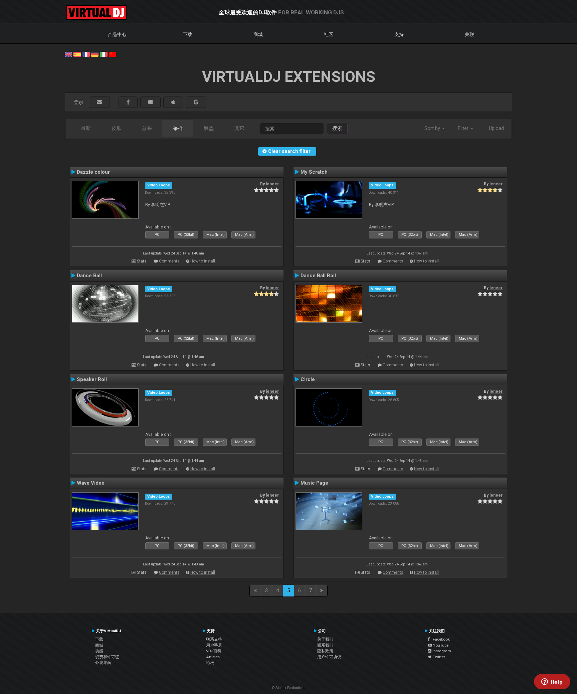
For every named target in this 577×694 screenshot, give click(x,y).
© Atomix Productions (289, 688)
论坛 (210, 662)
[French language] (86, 54)
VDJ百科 (213, 651)
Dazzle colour (93, 172)
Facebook (440, 639)
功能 (99, 651)
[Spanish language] (77, 54)
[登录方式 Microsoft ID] (150, 102)
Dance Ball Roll (318, 276)
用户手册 (214, 645)
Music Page (314, 483)
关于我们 (325, 639)
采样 (178, 128)
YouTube (440, 645)
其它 (239, 128)
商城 (258, 34)
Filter (464, 128)
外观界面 (103, 662)
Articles (213, 657)
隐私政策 (325, 651)
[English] (68, 54)
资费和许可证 (107, 657)
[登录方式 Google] (196, 102)
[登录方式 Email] (99, 102)
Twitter (438, 657)
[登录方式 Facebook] (128, 102)
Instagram (441, 651)
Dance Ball (89, 276)
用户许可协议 (329, 657)
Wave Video (91, 483)
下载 (187, 34)
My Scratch (314, 172)
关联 (469, 34)
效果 (147, 128)
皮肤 (117, 128)
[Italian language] (103, 54)
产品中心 (117, 34)
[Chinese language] (112, 54)
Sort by (432, 128)
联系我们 (325, 645)
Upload (496, 128)
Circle (308, 379)
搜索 (337, 128)
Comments (169, 261)
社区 (328, 34)
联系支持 (214, 639)
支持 (399, 34)
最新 (86, 128)
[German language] (95, 54)
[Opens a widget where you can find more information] (552, 682)
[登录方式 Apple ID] (173, 102)
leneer (272, 184)
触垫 (209, 128)
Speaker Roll (92, 379)
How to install (202, 261)
